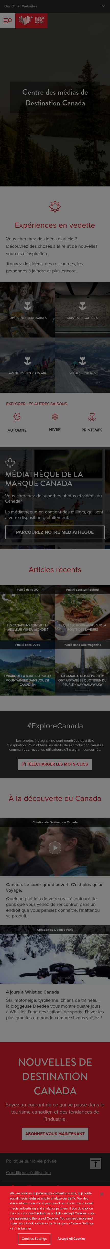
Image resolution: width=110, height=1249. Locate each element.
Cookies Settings (34, 1239)
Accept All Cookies (71, 1239)
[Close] (101, 1194)
